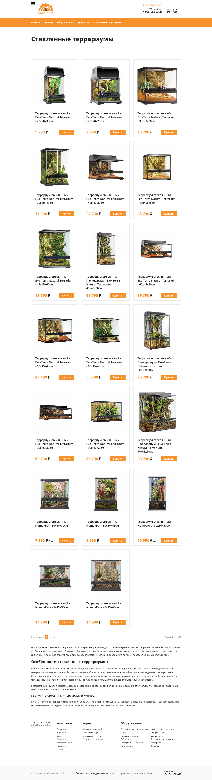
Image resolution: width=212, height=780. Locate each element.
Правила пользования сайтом (136, 773)
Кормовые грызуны (91, 732)
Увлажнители (127, 746)
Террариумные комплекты (133, 742)
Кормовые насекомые (92, 736)
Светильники (157, 736)
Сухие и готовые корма (93, 739)
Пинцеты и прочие (129, 736)
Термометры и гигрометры (163, 739)
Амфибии (61, 739)
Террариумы (156, 742)
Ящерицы (61, 732)
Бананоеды (62, 729)
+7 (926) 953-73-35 (151, 12)
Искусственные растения (162, 729)
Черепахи (61, 746)
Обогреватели (157, 732)
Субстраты (125, 739)
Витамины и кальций (92, 729)
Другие (60, 749)
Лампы (124, 732)
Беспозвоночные (64, 742)
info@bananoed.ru (152, 5)
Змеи (59, 736)
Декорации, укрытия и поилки (134, 729)
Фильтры (155, 746)
